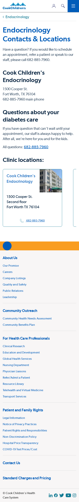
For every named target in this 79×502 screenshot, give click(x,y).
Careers (7, 272)
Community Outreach (20, 310)
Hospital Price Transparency (20, 443)
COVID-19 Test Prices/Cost (20, 449)
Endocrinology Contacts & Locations (36, 34)
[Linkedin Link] (51, 495)
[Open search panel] (63, 6)
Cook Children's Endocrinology (21, 178)
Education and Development (21, 352)
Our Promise (11, 265)
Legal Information (14, 418)
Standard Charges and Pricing (27, 478)
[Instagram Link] (74, 495)
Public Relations (13, 290)
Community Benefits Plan (19, 324)
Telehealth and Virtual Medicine (23, 390)
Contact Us (11, 463)
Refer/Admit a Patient (16, 377)
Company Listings (14, 278)
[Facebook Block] (56, 495)
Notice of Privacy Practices (20, 424)
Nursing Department (16, 365)
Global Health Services (17, 358)
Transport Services (14, 396)
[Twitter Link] (61, 495)
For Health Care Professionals (26, 338)
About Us (10, 258)
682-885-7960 (36, 147)
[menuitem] (39, 276)
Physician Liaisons (14, 371)
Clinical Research (14, 346)
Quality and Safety (14, 284)
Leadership (10, 297)
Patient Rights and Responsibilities (25, 430)
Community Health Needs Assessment (27, 318)
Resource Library (13, 384)
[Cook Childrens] (14, 6)
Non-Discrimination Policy (20, 436)
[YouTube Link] (68, 495)
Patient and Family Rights (23, 410)
